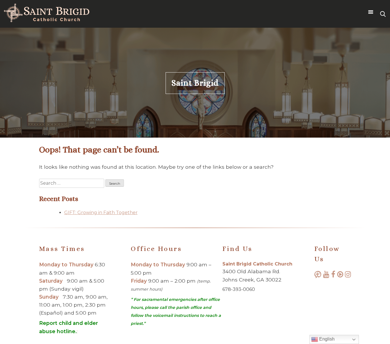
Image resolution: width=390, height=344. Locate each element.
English (326, 339)
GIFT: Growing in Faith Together (101, 212)
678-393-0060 (238, 289)
